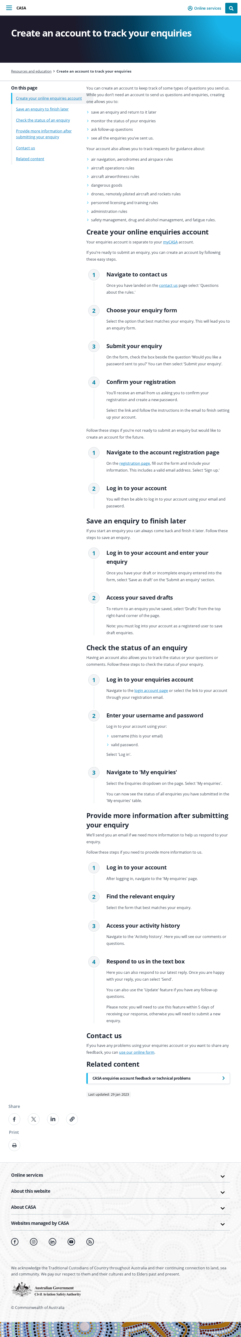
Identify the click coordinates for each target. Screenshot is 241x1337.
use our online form (136, 1052)
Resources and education (31, 71)
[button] (206, 8)
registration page (134, 463)
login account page (151, 690)
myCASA (170, 242)
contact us (168, 285)
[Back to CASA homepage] (46, 1289)
